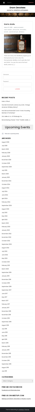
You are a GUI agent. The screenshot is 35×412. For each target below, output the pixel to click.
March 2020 (5, 269)
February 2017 (6, 304)
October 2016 (6, 318)
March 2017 (5, 300)
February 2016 (6, 346)
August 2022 (5, 248)
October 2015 (6, 360)
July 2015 (4, 371)
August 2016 (5, 325)
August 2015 (5, 367)
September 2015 (6, 364)
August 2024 (5, 188)
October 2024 (6, 184)
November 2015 (6, 357)
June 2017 (5, 293)
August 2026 (5, 142)
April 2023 (4, 219)
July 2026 (4, 145)
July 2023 (4, 212)
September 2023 (7, 205)
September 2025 (7, 167)
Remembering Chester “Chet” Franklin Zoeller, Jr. (16, 120)
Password (5, 81)
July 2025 (4, 170)
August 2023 (5, 209)
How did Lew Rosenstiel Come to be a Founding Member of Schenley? (16, 112)
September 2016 (6, 322)
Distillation (16, 29)
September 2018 (6, 286)
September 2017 (6, 290)
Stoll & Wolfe (9, 24)
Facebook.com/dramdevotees (11, 390)
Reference (21, 32)
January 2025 (6, 177)
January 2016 (5, 350)
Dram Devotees (17, 7)
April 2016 (4, 339)
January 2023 (6, 230)
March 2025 (5, 174)
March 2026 (5, 149)
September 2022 (7, 244)
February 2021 (6, 265)
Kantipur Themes (24, 409)
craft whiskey (8, 29)
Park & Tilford (6, 101)
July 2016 (4, 329)
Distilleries (23, 29)
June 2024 (5, 195)
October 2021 (6, 262)
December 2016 (6, 311)
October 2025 (6, 163)
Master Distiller (13, 32)
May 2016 (4, 336)
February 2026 (6, 153)
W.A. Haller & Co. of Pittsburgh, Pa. (12, 116)
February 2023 (6, 226)
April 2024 (5, 198)
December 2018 (6, 279)
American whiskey (18, 27)
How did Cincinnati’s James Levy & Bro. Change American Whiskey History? (16, 106)
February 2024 (6, 202)
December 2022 (6, 234)
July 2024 (4, 191)
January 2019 (5, 276)
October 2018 (6, 283)
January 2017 (5, 307)
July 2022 (4, 251)
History (6, 32)
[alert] (17, 133)
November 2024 (6, 181)
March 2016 (5, 343)
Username (6, 74)
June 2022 (5, 255)
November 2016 (6, 315)
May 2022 (4, 258)
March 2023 (5, 223)
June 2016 (5, 332)
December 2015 (6, 353)
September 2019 (6, 272)
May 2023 (4, 216)
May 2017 (4, 297)
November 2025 (6, 160)
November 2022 (6, 237)
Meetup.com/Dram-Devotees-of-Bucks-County (16, 399)
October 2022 (6, 241)
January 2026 (6, 156)
